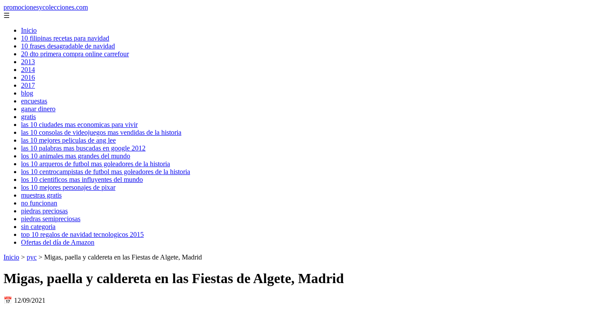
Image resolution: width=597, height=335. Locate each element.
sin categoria (38, 226)
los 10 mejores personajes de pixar (68, 187)
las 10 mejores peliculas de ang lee (68, 140)
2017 (28, 85)
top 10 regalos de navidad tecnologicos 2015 (82, 234)
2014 (28, 69)
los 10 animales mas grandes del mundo (75, 156)
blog (27, 93)
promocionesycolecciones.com (45, 7)
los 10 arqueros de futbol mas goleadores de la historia (95, 164)
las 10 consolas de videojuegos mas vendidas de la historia (101, 132)
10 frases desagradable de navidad (68, 46)
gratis (28, 116)
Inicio (29, 30)
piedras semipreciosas (50, 218)
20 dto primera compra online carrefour (75, 54)
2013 (28, 61)
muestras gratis (41, 195)
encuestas (34, 101)
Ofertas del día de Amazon (57, 242)
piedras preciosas (44, 211)
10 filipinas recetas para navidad (65, 38)
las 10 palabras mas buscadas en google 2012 (83, 148)
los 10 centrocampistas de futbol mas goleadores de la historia (105, 171)
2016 (28, 77)
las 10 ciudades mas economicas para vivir (79, 124)
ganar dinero (38, 109)
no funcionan (39, 203)
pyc (32, 257)
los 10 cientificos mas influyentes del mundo (82, 179)
